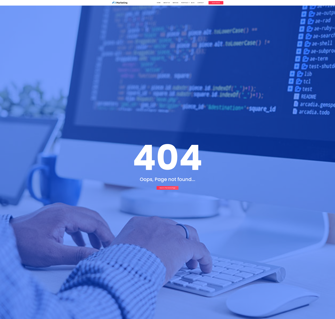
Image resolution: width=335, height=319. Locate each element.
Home (158, 3)
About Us (166, 3)
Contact (200, 3)
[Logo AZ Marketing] (119, 2)
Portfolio (184, 3)
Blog (192, 3)
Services (175, 3)
